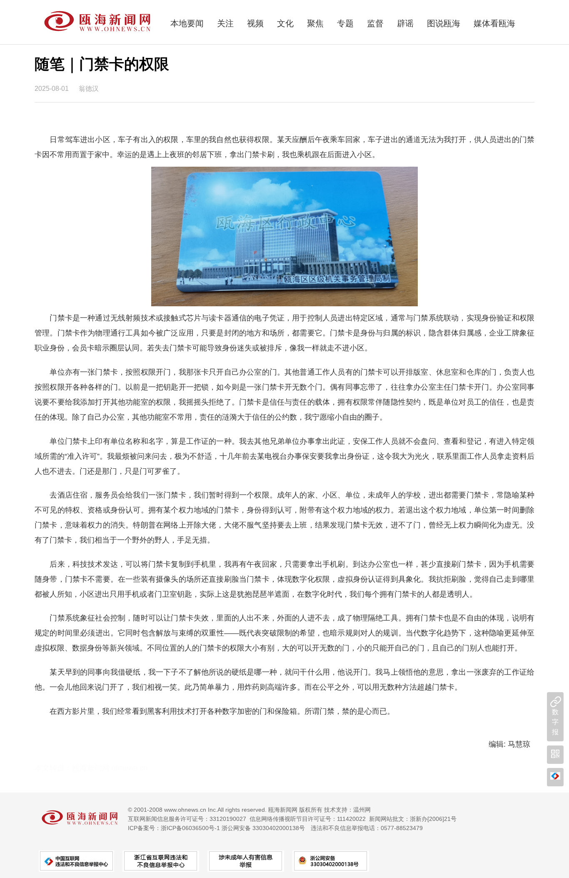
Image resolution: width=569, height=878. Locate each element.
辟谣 (405, 23)
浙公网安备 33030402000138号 (263, 828)
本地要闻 (187, 23)
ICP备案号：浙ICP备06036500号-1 (174, 828)
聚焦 (315, 23)
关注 (225, 23)
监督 (375, 23)
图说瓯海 (443, 23)
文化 (285, 23)
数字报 (555, 721)
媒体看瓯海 (494, 23)
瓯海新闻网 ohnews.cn (109, 768)
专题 (345, 23)
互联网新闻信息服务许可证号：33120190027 (187, 818)
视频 (255, 23)
